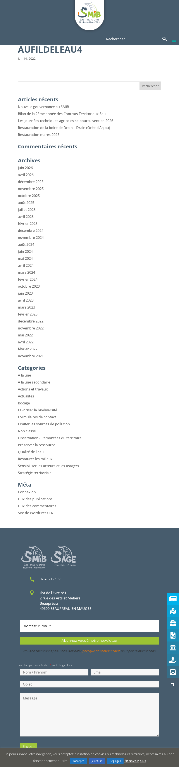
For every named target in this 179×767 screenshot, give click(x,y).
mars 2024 (26, 272)
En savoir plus (135, 761)
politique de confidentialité (101, 651)
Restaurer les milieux (35, 458)
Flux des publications (35, 499)
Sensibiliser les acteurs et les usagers (48, 465)
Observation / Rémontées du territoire (49, 438)
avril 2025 (26, 216)
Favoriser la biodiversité (37, 410)
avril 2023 (26, 300)
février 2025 (28, 223)
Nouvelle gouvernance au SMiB (43, 106)
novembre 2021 (31, 356)
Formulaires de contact (37, 417)
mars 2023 (26, 307)
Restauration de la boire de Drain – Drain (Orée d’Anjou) (64, 127)
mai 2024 (25, 258)
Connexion (27, 492)
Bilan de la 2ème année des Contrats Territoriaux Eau (62, 113)
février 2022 (28, 349)
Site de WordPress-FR (35, 513)
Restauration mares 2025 (38, 134)
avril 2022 (26, 342)
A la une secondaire (34, 382)
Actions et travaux (33, 389)
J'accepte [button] (78, 761)
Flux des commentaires (37, 506)
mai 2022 (25, 335)
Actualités (26, 396)
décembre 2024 (30, 230)
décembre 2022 (30, 321)
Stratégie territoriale (35, 472)
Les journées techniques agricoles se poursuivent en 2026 (65, 120)
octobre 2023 (29, 286)
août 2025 (26, 202)
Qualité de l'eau (31, 452)
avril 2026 (26, 174)
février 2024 (28, 279)
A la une (24, 375)
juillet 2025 (27, 209)
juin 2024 (25, 251)
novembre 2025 (31, 188)
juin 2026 (25, 167)
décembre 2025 (30, 181)
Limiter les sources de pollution (44, 424)
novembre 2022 (31, 328)
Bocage (24, 403)
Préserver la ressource (36, 445)
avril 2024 (26, 265)
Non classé (27, 431)
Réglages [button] (115, 761)
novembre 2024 (31, 237)
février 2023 (28, 314)
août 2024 (26, 244)
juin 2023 (25, 293)
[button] (173, 684)
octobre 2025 (29, 195)
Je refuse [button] (96, 761)
